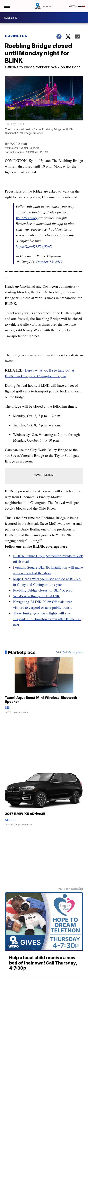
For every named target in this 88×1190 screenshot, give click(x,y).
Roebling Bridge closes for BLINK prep (42, 590)
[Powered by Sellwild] (77, 888)
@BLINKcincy (26, 217)
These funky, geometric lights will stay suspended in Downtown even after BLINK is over (47, 619)
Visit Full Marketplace (69, 652)
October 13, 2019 (49, 261)
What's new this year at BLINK (36, 595)
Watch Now (76, 6)
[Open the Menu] (7, 6)
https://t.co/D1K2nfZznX (34, 246)
